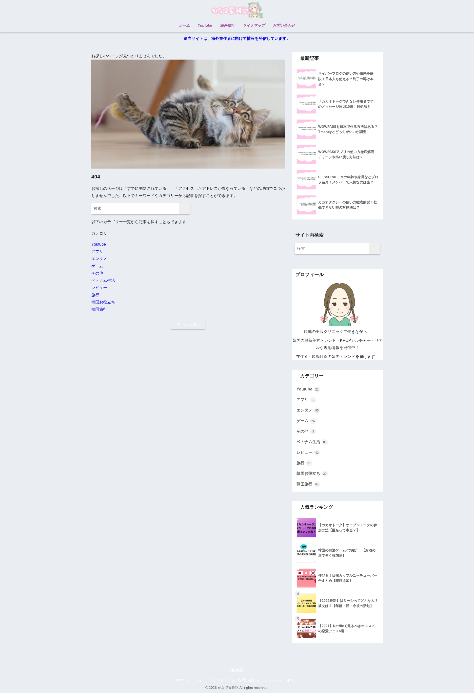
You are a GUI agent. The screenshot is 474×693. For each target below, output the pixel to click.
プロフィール (198, 680)
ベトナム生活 (103, 280)
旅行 (95, 295)
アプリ (97, 251)
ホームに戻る (188, 324)
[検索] (184, 208)
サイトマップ (224, 680)
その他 (97, 273)
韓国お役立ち (103, 302)
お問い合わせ (249, 680)
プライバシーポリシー (282, 680)
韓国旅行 (99, 309)
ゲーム (97, 266)
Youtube (98, 244)
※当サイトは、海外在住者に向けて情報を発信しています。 (237, 38)
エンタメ (99, 259)
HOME (237, 670)
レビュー (99, 287)
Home (179, 680)
